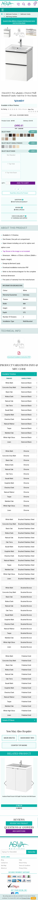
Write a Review (22, 109)
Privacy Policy (23, 868)
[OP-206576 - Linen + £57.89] (14, 138)
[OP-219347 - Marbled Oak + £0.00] (6, 138)
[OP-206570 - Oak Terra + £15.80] (21, 135)
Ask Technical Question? (20, 202)
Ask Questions (19, 831)
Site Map (3, 865)
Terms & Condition (24, 865)
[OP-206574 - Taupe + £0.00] (3, 138)
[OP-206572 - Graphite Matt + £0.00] (28, 135)
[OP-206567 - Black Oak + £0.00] (10, 135)
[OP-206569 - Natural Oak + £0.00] (17, 135)
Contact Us (4, 863)
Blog (2, 860)
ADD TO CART (23, 183)
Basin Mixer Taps (27, 738)
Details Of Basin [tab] (8, 720)
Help (20, 860)
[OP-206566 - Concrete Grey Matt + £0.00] (6, 135)
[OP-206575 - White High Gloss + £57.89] (10, 138)
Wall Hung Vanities (11, 16)
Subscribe (31, 852)
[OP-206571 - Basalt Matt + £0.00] (25, 135)
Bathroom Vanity (25, 14)
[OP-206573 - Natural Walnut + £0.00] (32, 135)
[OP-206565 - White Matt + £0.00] (3, 135)
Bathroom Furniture (11, 14)
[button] (5, 783)
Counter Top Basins (19, 745)
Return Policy (23, 863)
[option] (7, 32)
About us (4, 868)
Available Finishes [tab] (9, 374)
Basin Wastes (9, 738)
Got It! (33, 898)
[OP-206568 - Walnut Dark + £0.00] (14, 135)
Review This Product (19, 823)
